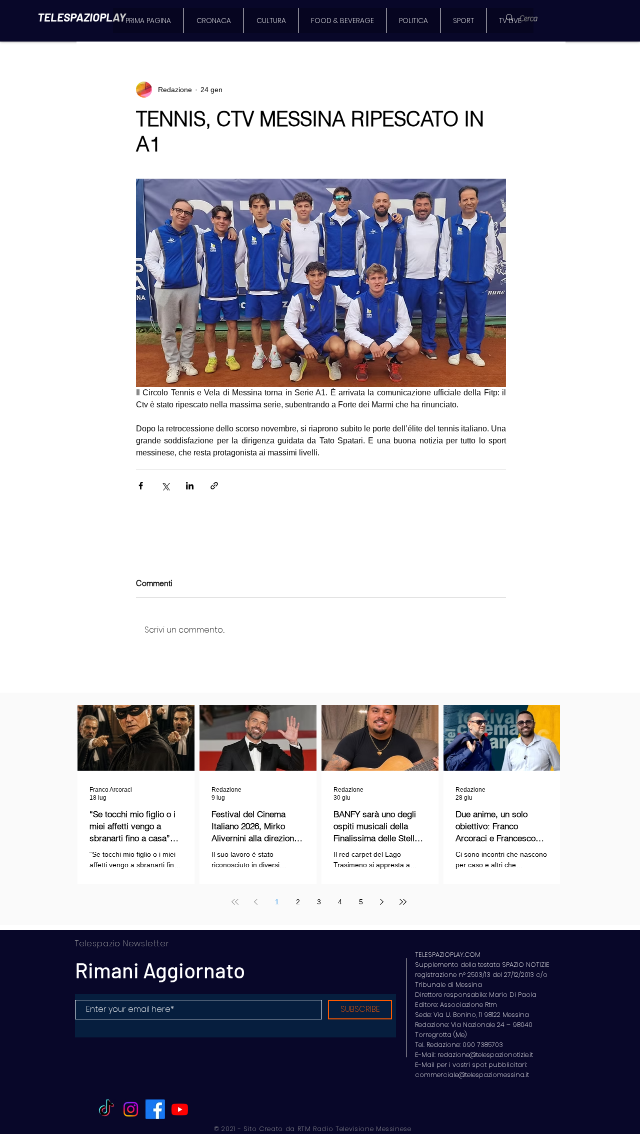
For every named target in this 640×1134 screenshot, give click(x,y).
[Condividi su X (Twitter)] (165, 485)
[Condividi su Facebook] (141, 485)
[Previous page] (256, 902)
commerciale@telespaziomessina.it (472, 1074)
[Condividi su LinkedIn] (189, 485)
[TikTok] (106, 1109)
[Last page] (403, 902)
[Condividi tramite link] (214, 485)
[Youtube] (180, 1109)
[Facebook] (155, 1109)
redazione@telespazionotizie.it (485, 1054)
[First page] (235, 902)
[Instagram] (130, 1109)
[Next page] (382, 902)
